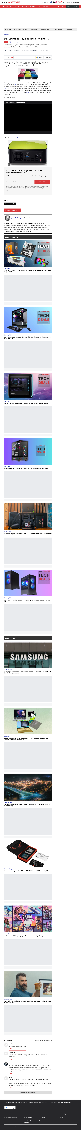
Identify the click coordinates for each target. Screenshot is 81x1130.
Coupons (60, 6)
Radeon (13, 66)
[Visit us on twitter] (54, 2)
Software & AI (53, 6)
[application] (28, 117)
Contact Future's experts (28, 1114)
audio (27, 92)
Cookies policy (62, 1114)
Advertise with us (27, 1117)
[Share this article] (5, 57)
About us (42, 1117)
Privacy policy (44, 1114)
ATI (15, 85)
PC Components (26, 6)
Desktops (45, 6)
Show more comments (27, 1092)
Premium (69, 6)
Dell (5, 88)
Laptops (39, 6)
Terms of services (24, 186)
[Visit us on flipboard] (61, 2)
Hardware (8, 204)
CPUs (14, 6)
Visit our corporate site (64, 1102)
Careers (6, 1121)
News (33, 6)
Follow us (40, 57)
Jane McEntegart (14, 42)
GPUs (18, 6)
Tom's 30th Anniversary (20, 29)
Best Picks (9, 6)
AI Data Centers (57, 29)
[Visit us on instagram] (56, 2)
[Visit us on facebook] (51, 2)
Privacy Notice (9, 187)
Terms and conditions (10, 1114)
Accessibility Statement (10, 1117)
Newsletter (48, 57)
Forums (76, 6)
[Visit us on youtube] (59, 2)
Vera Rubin (69, 29)
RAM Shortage (45, 29)
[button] (76, 2)
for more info (15, 138)
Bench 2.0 (34, 29)
